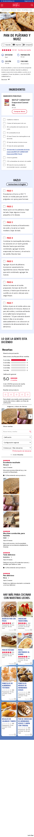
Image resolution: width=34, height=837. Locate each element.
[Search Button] (32, 5)
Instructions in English (17, 184)
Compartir (28, 45)
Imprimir (18, 45)
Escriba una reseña (24, 50)
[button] (5, 79)
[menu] (2, 5)
